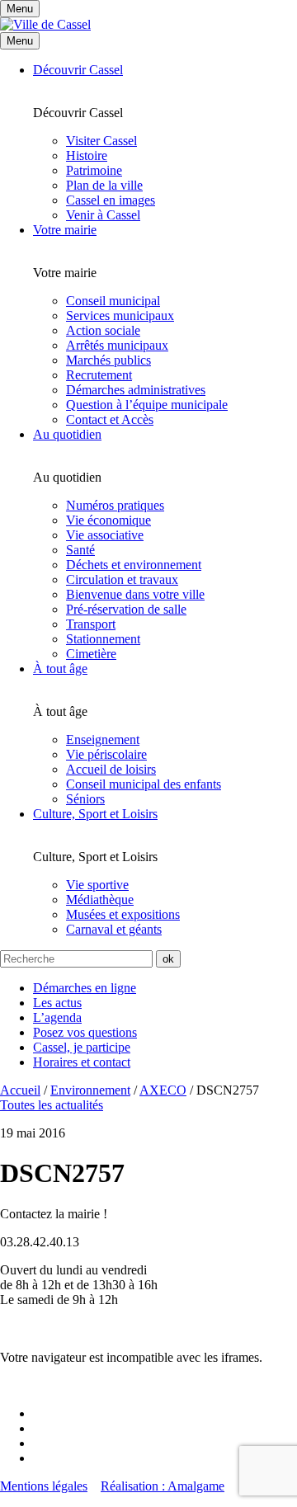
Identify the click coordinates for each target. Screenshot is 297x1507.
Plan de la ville (104, 185)
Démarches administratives (135, 390)
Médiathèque (100, 899)
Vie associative (105, 535)
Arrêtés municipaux (117, 345)
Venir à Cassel (103, 215)
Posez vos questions (85, 1032)
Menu (20, 41)
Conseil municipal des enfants (143, 784)
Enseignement (102, 739)
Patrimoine (94, 170)
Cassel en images (110, 200)
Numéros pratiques (115, 505)
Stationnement (103, 639)
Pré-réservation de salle (126, 609)
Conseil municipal (113, 301)
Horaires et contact (81, 1062)
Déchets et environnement (133, 565)
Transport (91, 624)
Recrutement (99, 375)
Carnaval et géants (114, 929)
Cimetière (91, 654)
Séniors (85, 799)
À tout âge (60, 669)
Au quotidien (67, 434)
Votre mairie (65, 230)
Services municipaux (120, 315)
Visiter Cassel (101, 141)
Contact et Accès (109, 419)
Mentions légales (43, 1486)
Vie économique (108, 520)
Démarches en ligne (84, 988)
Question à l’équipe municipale (147, 405)
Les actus (57, 1003)
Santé (80, 550)
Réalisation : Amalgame (162, 1486)
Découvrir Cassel (78, 70)
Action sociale (103, 330)
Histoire (86, 155)
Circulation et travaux (122, 579)
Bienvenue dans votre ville (135, 594)
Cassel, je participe (81, 1047)
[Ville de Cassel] (45, 24)
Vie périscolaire (106, 754)
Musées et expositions (123, 914)
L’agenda (57, 1017)
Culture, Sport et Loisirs (95, 814)
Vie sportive (97, 885)
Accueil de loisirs (111, 769)
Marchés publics (108, 360)
